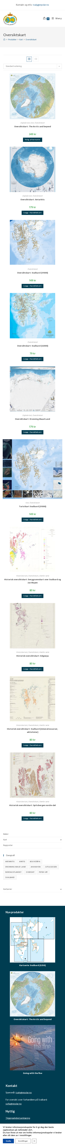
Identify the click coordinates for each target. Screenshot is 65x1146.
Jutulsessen (51, 866)
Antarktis (10, 861)
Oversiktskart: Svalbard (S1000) (32, 273)
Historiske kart (21, 575)
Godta (8, 1141)
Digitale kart (25, 122)
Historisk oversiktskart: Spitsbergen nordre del (32, 805)
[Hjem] (4, 39)
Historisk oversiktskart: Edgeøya (32, 656)
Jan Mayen (36, 866)
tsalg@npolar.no (41, 5)
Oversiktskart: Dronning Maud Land (32, 419)
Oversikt (30, 872)
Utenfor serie (44, 575)
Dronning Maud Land (15, 866)
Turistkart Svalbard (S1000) (32, 506)
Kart (32, 122)
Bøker (6, 834)
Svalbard (10, 877)
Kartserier (7, 889)
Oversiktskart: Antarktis (32, 199)
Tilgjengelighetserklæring (18, 1118)
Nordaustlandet (13, 872)
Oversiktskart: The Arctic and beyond (32, 126)
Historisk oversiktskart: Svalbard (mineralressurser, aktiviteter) (32, 730)
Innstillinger (23, 1141)
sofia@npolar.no (14, 1104)
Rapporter (8, 845)
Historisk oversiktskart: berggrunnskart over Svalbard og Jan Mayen (32, 581)
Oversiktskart (31, 39)
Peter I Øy (43, 872)
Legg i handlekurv (32, 212)
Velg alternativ (32, 139)
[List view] (35, 59)
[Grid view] (29, 59)
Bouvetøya (35, 861)
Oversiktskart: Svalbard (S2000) (32, 346)
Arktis (22, 861)
